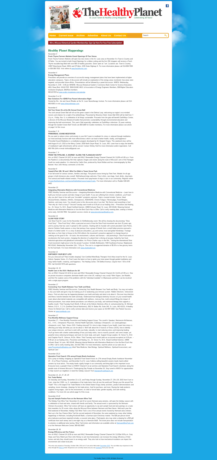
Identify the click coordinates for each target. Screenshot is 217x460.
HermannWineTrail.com (125, 423)
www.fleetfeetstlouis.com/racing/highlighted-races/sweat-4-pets (73, 181)
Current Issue (66, 35)
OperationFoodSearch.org (103, 371)
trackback (99, 447)
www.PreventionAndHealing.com (60, 347)
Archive (80, 35)
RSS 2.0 (61, 447)
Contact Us (120, 35)
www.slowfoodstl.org (88, 248)
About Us (106, 35)
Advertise (93, 35)
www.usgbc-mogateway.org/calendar (72, 92)
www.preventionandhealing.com (102, 212)
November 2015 (105, 445)
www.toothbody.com (63, 311)
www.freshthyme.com (79, 68)
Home (52, 35)
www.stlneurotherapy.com (70, 104)
